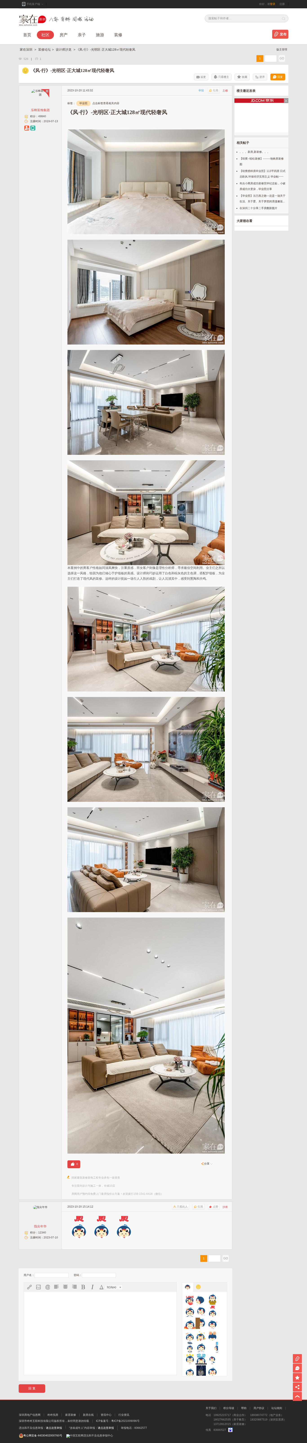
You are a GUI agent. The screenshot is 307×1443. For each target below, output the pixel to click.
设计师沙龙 (64, 49)
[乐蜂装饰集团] (40, 94)
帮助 (244, 1408)
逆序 (262, 77)
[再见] (201, 1299)
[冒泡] (201, 1359)
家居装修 (70, 1414)
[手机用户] (32, 128)
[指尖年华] (40, 1207)
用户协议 (259, 1408)
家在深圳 (26, 49)
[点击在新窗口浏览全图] (146, 132)
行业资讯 (123, 1414)
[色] (212, 1371)
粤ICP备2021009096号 (125, 1421)
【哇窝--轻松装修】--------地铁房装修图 (262, 161)
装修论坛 (44, 49)
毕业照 (83, 103)
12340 (42, 1232)
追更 (203, 77)
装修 (118, 35)
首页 (27, 35)
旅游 (100, 35)
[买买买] (190, 1359)
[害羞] (212, 1323)
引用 (215, 90)
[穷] (201, 1371)
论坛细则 (276, 1408)
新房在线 (88, 1414)
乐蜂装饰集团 (40, 110)
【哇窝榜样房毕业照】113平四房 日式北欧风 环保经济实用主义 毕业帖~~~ (262, 173)
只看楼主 (223, 77)
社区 (45, 35)
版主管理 (281, 49)
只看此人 (182, 1206)
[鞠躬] (212, 1335)
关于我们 (211, 1408)
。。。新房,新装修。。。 (255, 151)
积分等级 (228, 1408)
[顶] (212, 1311)
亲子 (82, 35)
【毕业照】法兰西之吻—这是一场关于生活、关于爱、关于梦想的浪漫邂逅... (262, 198)
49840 (42, 116)
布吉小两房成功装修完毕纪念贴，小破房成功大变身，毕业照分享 (262, 186)
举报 (201, 90)
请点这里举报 (54, 1427)
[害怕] (201, 1323)
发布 (283, 34)
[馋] (190, 1311)
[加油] (190, 1335)
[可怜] (190, 1347)
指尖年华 (40, 1226)
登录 (272, 4)
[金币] (201, 1335)
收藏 (244, 77)
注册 (282, 4)
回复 (280, 77)
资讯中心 (106, 1414)
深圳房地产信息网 (29, 1414)
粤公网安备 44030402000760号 (42, 1435)
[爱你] (190, 1299)
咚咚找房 (52, 1414)
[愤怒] (190, 1323)
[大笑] (201, 1311)
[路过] (212, 1347)
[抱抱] (212, 1299)
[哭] (201, 1347)
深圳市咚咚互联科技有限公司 (36, 1421)
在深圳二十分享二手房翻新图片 (258, 208)
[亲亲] (212, 1359)
